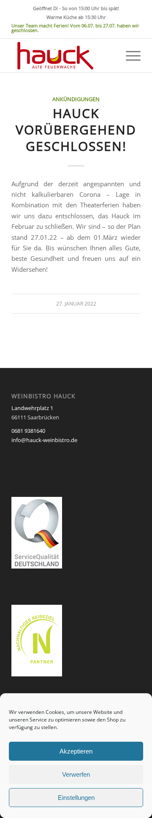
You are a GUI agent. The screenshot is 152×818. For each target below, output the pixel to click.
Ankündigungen (76, 99)
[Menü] (129, 55)
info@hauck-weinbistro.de (44, 440)
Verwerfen (76, 774)
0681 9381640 (28, 430)
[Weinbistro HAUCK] (63, 55)
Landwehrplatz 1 (32, 408)
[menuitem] (129, 55)
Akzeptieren (76, 751)
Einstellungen (76, 797)
